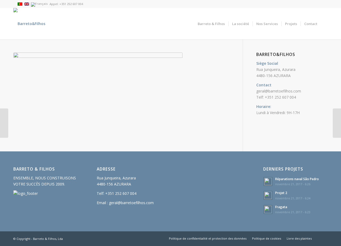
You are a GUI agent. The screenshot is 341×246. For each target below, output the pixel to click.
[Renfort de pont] (337, 123)
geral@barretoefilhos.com (278, 91)
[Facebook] (324, 4)
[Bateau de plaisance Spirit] (4, 123)
